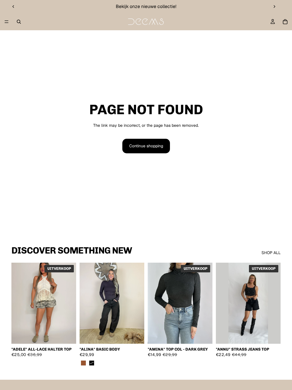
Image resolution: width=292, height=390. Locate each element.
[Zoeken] (19, 21)
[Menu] (6, 21)
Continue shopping (146, 145)
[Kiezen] (67, 335)
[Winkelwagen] (285, 21)
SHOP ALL (271, 252)
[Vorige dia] (13, 6)
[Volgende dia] (274, 6)
